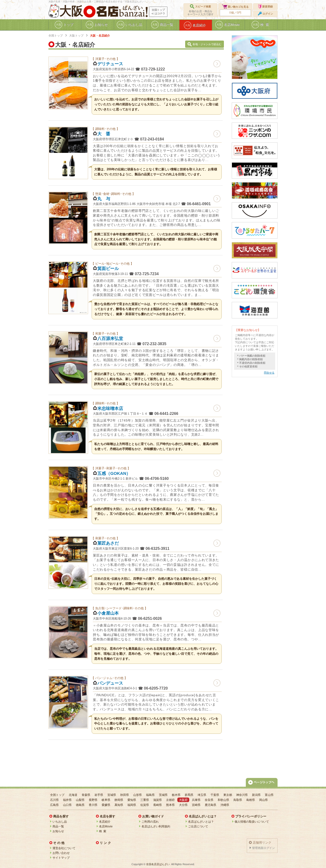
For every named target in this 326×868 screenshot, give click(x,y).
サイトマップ (61, 857)
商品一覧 (58, 826)
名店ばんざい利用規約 (156, 826)
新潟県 (256, 795)
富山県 (269, 795)
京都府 (170, 800)
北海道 (73, 795)
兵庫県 (196, 800)
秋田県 (124, 795)
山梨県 (80, 800)
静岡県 (119, 800)
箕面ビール (108, 268)
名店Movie (106, 826)
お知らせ (58, 831)
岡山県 (263, 800)
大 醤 (103, 133)
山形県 (137, 795)
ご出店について (198, 826)
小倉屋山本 (108, 613)
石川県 (54, 800)
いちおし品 (60, 821)
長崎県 (157, 805)
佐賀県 (144, 805)
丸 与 (103, 198)
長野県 (93, 800)
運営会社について (64, 848)
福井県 (67, 800)
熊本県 (170, 805)
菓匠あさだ (108, 543)
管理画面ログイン (263, 848)
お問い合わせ (61, 853)
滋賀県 (157, 800)
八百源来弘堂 (110, 338)
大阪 (71, 11)
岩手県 (99, 795)
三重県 (144, 800)
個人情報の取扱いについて (252, 821)
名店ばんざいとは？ (201, 821)
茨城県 (163, 795)
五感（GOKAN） (114, 473)
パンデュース (110, 683)
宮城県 (111, 795)
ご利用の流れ (150, 821)
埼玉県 (202, 795)
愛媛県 (106, 805)
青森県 (86, 795)
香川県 (93, 805)
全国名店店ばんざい (158, 864)
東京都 (227, 795)
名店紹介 (104, 821)
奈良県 (209, 800)
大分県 (183, 805)
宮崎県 (196, 805)
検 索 (102, 831)
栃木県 (176, 795)
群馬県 (189, 795)
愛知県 (131, 800)
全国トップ (55, 35)
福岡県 (131, 805)
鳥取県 (237, 800)
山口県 (67, 805)
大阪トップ (76, 35)
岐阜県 (106, 800)
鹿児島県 (210, 805)
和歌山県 (223, 800)
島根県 (250, 800)
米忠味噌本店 (110, 408)
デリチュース (110, 63)
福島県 (150, 795)
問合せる (269, 372)
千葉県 (214, 795)
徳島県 (80, 805)
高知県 (119, 805)
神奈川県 (242, 795)
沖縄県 (225, 805)
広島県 (54, 805)
